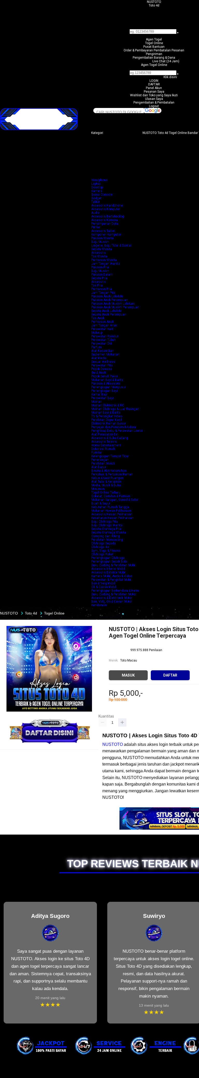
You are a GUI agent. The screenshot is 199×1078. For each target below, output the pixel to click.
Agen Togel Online (154, 65)
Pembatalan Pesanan (169, 50)
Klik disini (170, 77)
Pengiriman (154, 54)
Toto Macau (128, 660)
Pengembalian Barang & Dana (154, 57)
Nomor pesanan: (154, 68)
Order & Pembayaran (139, 50)
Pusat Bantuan (154, 47)
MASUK (128, 675)
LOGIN (154, 81)
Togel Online (154, 43)
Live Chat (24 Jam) (165, 61)
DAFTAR (154, 84)
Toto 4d (154, 5)
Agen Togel (154, 39)
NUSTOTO (154, 2)
